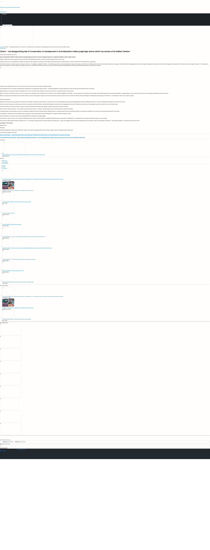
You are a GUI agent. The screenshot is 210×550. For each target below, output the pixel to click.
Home (1, 47)
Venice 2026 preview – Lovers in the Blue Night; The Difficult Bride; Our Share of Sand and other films (23, 154)
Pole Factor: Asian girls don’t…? (8, 213)
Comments (4, 168)
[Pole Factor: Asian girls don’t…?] (8, 211)
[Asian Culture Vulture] (10, 7)
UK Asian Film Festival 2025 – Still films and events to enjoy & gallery (16, 201)
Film (4, 47)
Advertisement (3, 11)
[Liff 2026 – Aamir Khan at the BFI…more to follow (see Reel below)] (9, 409)
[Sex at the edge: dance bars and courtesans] (8, 223)
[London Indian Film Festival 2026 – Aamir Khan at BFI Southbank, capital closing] (10, 434)
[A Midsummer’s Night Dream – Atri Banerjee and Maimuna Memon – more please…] (10, 422)
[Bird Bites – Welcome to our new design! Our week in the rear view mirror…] (8, 189)
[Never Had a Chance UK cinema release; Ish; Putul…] (8, 269)
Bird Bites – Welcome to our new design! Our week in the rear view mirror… (18, 190)
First (2, 441)
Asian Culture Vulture (21, 449)
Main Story (4, 48)
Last (14, 441)
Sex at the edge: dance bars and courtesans (11, 224)
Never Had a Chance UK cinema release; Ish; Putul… (13, 270)
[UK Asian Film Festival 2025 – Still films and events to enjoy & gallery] (8, 200)
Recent (3, 167)
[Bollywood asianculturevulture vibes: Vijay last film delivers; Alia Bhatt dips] (8, 280)
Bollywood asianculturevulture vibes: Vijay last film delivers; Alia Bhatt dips (18, 282)
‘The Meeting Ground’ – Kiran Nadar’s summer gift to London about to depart (19, 259)
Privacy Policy (34, 446)
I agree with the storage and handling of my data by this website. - (20, 446)
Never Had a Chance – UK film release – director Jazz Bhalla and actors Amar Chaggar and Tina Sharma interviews (27, 248)
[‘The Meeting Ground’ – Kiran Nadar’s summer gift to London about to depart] (8, 258)
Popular (4, 165)
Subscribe (4, 14)
